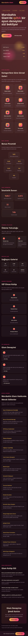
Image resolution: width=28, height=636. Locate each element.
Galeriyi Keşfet (6, 35)
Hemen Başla (14, 619)
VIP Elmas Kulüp (18, 35)
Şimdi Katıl (22, 2)
